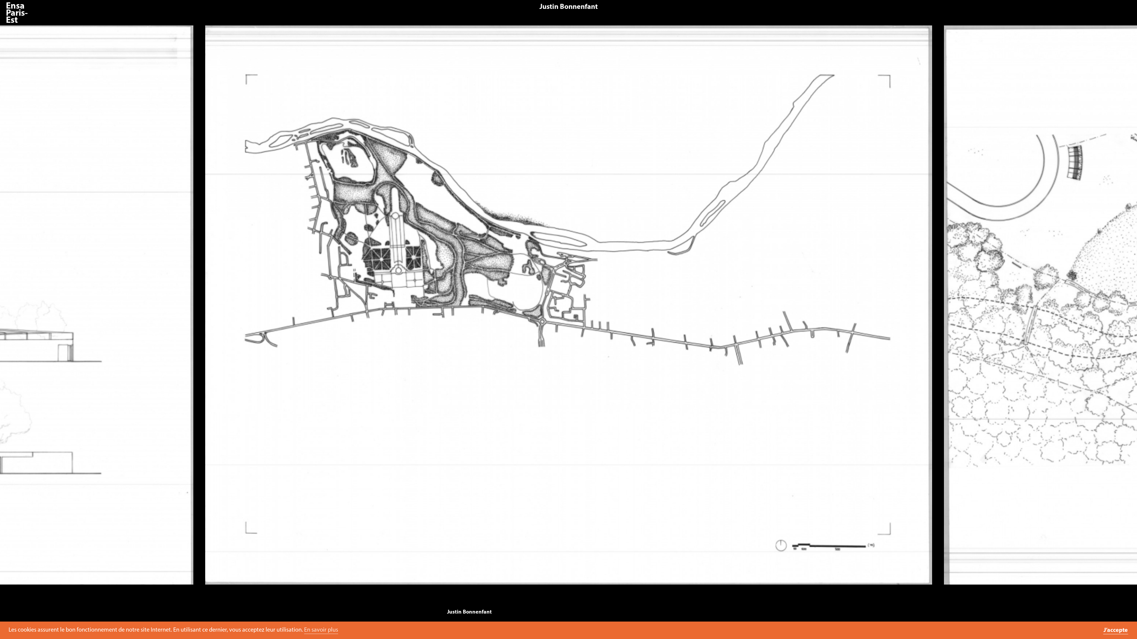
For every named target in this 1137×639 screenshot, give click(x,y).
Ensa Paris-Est (17, 13)
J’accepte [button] (1116, 630)
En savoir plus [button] (321, 630)
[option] (568, 307)
